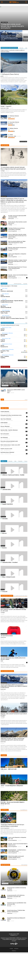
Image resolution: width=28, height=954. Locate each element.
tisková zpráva (11, 218)
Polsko (16, 47)
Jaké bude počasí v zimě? (22, 360)
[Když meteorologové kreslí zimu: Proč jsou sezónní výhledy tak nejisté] (4, 268)
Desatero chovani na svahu (6, 448)
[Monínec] (14, 544)
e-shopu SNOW (5, 939)
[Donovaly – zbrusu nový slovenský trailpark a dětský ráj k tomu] (4, 276)
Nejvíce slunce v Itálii (6, 338)
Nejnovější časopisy (5, 366)
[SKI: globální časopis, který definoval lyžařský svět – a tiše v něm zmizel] (14, 378)
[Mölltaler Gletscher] (4, 130)
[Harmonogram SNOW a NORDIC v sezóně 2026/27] (3, 390)
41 (26, 438)
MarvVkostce (10, 123)
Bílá (1, 289)
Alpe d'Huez (3, 306)
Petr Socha (9, 905)
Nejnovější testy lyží (5, 864)
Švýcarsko (20, 461)
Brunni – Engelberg (5, 356)
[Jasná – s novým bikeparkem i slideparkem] (14, 784)
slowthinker (3, 427)
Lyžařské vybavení (4, 607)
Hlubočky (3, 328)
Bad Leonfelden (4, 334)
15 (26, 453)
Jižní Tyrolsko (3, 516)
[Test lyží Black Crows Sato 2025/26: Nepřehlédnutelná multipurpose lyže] (14, 876)
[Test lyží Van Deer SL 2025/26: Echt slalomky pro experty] (3, 888)
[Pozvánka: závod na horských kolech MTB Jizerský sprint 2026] (4, 217)
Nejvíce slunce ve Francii (7, 344)
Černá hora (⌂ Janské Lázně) (7, 291)
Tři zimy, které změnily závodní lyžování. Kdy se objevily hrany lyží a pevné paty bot (13, 168)
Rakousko (21, 47)
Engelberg (3, 357)
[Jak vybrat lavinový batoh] (14, 633)
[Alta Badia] (14, 515)
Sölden (11, 134)
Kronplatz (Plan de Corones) (7, 302)
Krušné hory (3, 531)
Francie (25, 461)
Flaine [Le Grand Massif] (6, 307)
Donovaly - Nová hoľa (5, 311)
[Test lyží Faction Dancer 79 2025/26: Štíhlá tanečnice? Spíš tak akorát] (3, 911)
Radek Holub (3, 203)
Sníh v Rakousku (5, 293)
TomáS (2, 431)
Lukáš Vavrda (3, 637)
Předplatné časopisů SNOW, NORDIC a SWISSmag (11, 938)
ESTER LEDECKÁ (4, 422)
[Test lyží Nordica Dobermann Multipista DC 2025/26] (3, 919)
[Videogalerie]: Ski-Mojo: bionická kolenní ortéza (11, 415)
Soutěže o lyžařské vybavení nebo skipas (19, 595)
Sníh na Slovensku (6, 310)
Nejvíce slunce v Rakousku (7, 333)
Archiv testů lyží (24, 864)
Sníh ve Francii (5, 304)
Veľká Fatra (3, 487)
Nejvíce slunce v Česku (6, 327)
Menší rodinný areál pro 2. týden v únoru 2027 (10, 444)
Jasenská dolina (6, 489)
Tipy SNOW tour (4, 809)
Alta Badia (5, 518)
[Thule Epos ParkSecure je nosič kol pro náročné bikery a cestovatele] (4, 230)
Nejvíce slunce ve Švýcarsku (7, 354)
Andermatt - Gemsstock (6, 317)
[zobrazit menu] (2, 2)
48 (26, 435)
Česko (11, 47)
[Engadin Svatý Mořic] (14, 500)
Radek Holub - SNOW (5, 108)
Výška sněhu (4, 283)
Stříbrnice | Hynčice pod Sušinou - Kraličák (13, 475)
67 (26, 412)
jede (1, 446)
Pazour (9, 117)
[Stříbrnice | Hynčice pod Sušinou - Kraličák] (14, 471)
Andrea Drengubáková (12, 256)
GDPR (18, 933)
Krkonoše (2, 589)
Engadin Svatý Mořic (7, 504)
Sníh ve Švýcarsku (6, 315)
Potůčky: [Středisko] (5, 411)
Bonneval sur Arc (4, 346)
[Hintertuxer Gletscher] (4, 117)
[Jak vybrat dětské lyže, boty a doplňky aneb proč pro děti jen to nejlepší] (14, 656)
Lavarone (3, 341)
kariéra (14, 933)
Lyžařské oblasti (3, 196)
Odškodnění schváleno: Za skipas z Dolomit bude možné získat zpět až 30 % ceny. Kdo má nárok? (17, 261)
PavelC (2, 412)
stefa (1, 435)
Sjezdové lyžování (5, 385)
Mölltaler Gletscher (14, 128)
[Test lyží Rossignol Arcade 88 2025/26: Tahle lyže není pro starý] (3, 904)
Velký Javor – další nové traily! (9, 769)
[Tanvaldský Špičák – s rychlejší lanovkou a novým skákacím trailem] (4, 851)
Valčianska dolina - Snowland (9, 562)
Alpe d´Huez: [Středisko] (6, 419)
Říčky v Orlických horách (8, 577)
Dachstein (3, 335)
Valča (2, 352)
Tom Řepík (3, 170)
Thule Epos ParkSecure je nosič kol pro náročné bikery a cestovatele (12, 825)
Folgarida (3, 339)
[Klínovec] (14, 529)
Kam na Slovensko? (5, 433)
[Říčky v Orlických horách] (14, 573)
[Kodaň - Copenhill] (14, 95)
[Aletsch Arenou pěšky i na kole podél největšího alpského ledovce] (4, 858)
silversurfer (3, 416)
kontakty (11, 933)
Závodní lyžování (4, 22)
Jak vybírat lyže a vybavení (6, 595)
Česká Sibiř (3, 545)
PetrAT (2, 424)
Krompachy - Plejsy (5, 350)
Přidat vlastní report (23, 141)
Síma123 (2, 453)
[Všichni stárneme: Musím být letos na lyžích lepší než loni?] (4, 223)
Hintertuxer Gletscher (14, 115)
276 (26, 431)
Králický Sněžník (3, 472)
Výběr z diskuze (4, 408)
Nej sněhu (25, 283)
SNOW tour (3, 767)
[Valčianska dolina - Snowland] (14, 558)
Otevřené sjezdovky (17, 283)
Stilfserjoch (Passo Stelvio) (10, 74)
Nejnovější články (4, 145)
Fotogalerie (3, 755)
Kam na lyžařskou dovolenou (7, 671)
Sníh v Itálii (4, 299)
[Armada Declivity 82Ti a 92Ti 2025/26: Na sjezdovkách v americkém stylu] (3, 896)
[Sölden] (4, 136)
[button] (26, 2)
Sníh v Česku (4, 288)
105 (26, 442)
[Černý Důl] (14, 588)
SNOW (8, 392)
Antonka (2, 330)
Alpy (26, 322)
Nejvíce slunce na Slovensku (8, 349)
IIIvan (1, 438)
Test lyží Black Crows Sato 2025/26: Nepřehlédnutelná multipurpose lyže (11, 881)
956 (26, 427)
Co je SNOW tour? (23, 809)
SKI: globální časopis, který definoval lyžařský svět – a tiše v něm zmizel (13, 383)
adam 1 (2, 450)
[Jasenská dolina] (14, 485)
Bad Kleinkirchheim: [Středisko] (7, 452)
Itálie (26, 47)
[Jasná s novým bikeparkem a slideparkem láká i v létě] (4, 255)
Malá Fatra (2, 560)
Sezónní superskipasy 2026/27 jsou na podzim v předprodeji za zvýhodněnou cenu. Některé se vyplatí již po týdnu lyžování (14, 200)
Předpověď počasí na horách (7, 322)
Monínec (4, 547)
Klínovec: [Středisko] (5, 426)
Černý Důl (4, 591)
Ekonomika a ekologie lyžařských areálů (9, 441)
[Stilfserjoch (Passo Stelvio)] (14, 63)
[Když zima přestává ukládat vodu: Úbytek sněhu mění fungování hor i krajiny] (4, 243)
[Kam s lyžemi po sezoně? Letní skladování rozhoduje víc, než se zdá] (14, 607)
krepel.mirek (3, 420)
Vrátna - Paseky (4, 312)
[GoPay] (14, 944)
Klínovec (4, 533)
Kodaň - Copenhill (6, 106)
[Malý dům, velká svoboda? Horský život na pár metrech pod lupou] (4, 249)
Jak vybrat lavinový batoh (7, 635)
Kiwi (9, 129)
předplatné (16, 948)
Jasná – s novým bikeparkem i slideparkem (12, 785)
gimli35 (2, 76)
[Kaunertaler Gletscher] (4, 123)
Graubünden (3, 502)
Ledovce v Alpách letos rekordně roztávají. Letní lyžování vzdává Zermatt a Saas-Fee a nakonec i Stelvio (17, 236)
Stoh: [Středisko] (4, 437)
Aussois (2, 345)
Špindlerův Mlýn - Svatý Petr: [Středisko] (9, 430)
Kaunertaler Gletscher (14, 122)
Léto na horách (3, 822)
